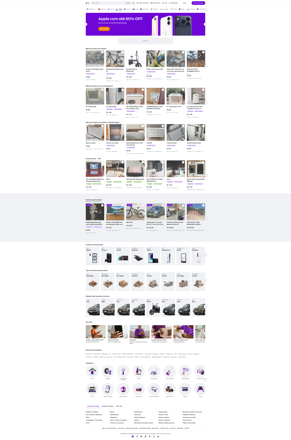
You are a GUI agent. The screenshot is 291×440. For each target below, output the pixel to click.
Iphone (175, 354)
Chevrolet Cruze (169, 354)
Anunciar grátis (199, 3)
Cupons (112, 9)
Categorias (92, 9)
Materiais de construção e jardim (143, 423)
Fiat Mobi (162, 354)
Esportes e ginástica (164, 420)
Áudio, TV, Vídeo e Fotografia (118, 420)
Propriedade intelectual (145, 428)
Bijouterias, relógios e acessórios (192, 412)
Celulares (155, 9)
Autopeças (145, 9)
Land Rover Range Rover (128, 354)
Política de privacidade (132, 428)
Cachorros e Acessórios (117, 423)
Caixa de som (89, 357)
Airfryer (190, 354)
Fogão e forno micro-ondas (105, 357)
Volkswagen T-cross (106, 354)
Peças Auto (137, 414)
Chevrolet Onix (89, 354)
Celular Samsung (183, 354)
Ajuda (103, 428)
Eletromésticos (114, 414)
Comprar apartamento (145, 357)
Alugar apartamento (157, 357)
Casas (87, 423)
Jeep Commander (116, 354)
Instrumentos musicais (189, 417)
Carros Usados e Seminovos (94, 414)
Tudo (120, 9)
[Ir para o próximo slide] (206, 66)
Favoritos (103, 9)
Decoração (165, 9)
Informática (202, 9)
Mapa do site (155, 428)
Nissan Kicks (155, 354)
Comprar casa (166, 357)
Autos (136, 9)
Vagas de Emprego (139, 417)
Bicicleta (137, 357)
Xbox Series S (130, 357)
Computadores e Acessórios (94, 420)
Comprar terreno (182, 357)
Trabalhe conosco (164, 428)
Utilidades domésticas (189, 414)
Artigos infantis (163, 412)
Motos (87, 417)
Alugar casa (173, 357)
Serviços (136, 420)
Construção (192, 9)
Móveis (175, 9)
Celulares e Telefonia (92, 412)
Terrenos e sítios (163, 414)
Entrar (184, 3)
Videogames (113, 417)
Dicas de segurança (111, 428)
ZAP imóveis (180, 428)
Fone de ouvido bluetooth (119, 357)
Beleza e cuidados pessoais (167, 423)
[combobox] (113, 3)
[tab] (93, 406)
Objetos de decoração (189, 423)
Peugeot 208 (97, 354)
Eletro (182, 9)
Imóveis (128, 9)
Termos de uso (121, 428)
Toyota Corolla (147, 354)
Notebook (95, 357)
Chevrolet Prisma (139, 354)
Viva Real (186, 428)
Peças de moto (187, 420)
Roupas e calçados (164, 417)
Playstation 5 (196, 354)
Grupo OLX (173, 428)
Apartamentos (138, 412)
